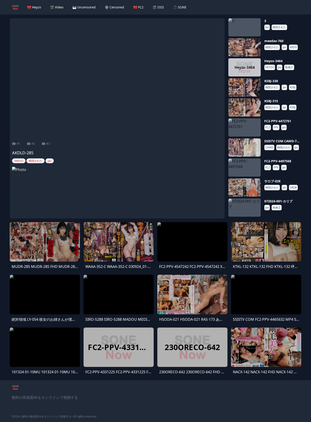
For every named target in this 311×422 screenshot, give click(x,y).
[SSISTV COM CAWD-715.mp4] (244, 147)
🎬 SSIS (158, 7)
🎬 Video (56, 7)
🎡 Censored (114, 7)
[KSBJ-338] (244, 87)
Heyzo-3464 (273, 61)
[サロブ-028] (244, 187)
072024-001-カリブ (278, 201)
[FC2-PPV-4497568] (244, 167)
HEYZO (269, 67)
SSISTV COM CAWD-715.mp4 (286, 141)
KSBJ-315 (271, 101)
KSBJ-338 (271, 81)
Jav (267, 27)
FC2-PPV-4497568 (277, 161)
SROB (293, 187)
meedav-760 (273, 41)
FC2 (267, 127)
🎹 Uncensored (84, 7)
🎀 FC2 (138, 7)
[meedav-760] (244, 47)
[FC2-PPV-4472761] (244, 127)
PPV (276, 127)
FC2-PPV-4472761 (277, 121)
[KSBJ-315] (244, 107)
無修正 (289, 67)
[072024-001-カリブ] (244, 207)
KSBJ (293, 87)
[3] (244, 27)
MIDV (293, 47)
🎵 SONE (179, 7)
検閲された (279, 27)
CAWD (269, 147)
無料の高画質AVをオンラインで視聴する (46, 416)
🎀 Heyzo (34, 7)
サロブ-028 (272, 181)
